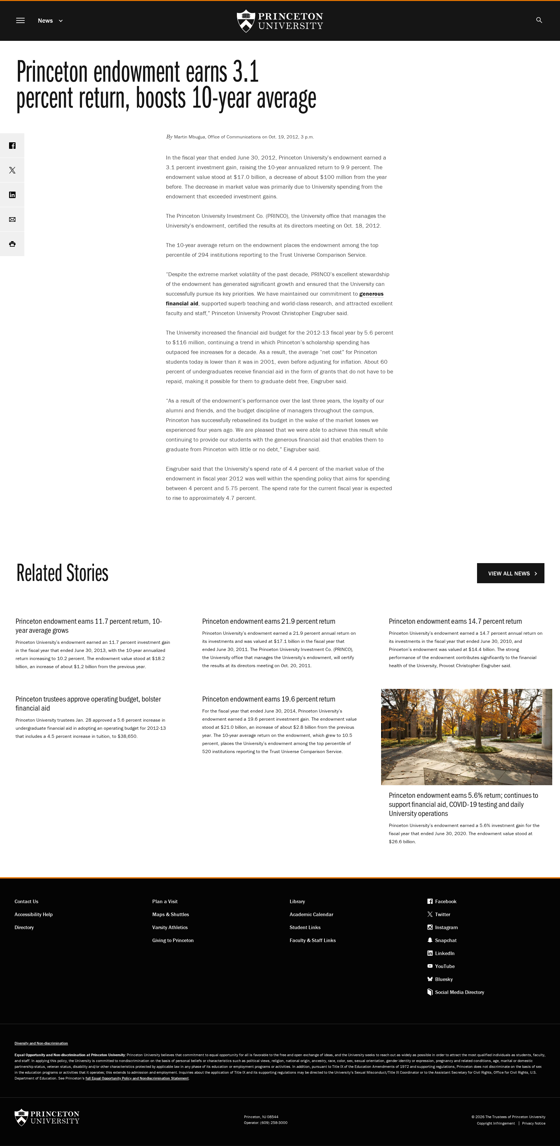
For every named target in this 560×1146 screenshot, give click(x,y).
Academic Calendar (311, 914)
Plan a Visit (165, 901)
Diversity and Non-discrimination (41, 1043)
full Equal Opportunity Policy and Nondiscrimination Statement (137, 1078)
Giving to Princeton (173, 940)
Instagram (446, 927)
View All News (509, 573)
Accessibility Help (34, 914)
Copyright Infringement (496, 1123)
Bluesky (444, 979)
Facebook (446, 901)
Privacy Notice (533, 1123)
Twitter (442, 914)
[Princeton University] (47, 1119)
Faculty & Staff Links (313, 940)
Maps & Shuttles (170, 914)
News (45, 20)
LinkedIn (445, 953)
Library (297, 901)
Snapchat (446, 940)
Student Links (305, 927)
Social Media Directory (459, 992)
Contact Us (26, 901)
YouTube (445, 966)
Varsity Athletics (170, 927)
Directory (24, 927)
